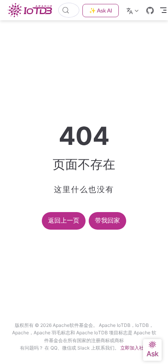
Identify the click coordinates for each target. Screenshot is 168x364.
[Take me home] (32, 10)
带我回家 (107, 220)
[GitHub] (150, 10)
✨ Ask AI (100, 10)
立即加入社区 (134, 348)
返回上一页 (63, 220)
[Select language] (133, 10)
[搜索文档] (68, 10)
